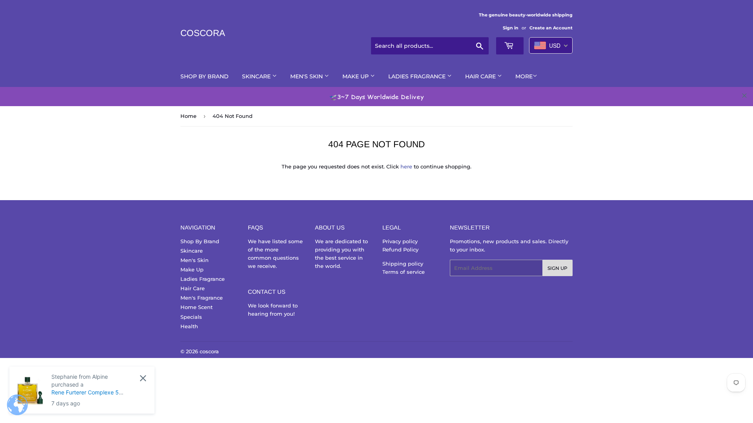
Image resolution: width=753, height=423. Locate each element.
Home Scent (196, 307)
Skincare (257, 76)
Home (188, 116)
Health (189, 326)
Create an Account (551, 28)
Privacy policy (400, 241)
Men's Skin (307, 76)
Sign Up (557, 268)
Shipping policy (402, 263)
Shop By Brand (204, 76)
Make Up (356, 76)
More (524, 76)
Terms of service (403, 272)
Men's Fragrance (201, 298)
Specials (191, 317)
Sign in (510, 28)
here (406, 166)
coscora (202, 33)
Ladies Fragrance (417, 76)
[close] (744, 96)
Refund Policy (400, 249)
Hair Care (481, 76)
